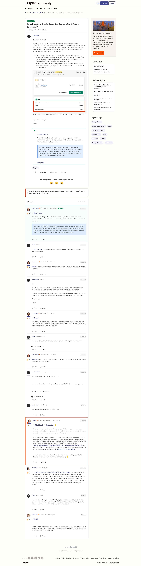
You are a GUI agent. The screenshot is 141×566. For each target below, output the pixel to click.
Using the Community (100, 69)
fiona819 (34, 467)
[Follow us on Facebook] (29, 558)
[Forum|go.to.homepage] (38, 3)
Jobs (87, 558)
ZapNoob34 (36, 35)
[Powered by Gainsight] (70, 547)
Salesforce (109, 143)
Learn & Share (39, 8)
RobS (33, 495)
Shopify (35, 168)
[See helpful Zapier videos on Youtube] (42, 558)
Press (82, 558)
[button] (104, 3)
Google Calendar (97, 143)
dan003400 (35, 372)
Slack (105, 134)
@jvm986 (35, 359)
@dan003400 (39, 425)
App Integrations (113, 558)
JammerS (34, 514)
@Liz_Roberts (38, 249)
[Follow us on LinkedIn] (32, 558)
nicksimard (35, 313)
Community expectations (102, 72)
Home (26, 13)
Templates (103, 558)
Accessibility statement (76, 551)
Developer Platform (72, 558)
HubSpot (95, 138)
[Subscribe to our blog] (35, 558)
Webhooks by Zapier (98, 126)
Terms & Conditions (64, 551)
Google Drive (96, 134)
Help (63, 558)
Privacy (116, 562)
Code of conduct (99, 66)
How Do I (40, 13)
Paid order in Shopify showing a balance (103, 91)
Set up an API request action (66, 449)
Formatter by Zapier (98, 130)
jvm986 (34, 336)
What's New (51, 8)
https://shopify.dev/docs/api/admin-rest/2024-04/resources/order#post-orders (57, 445)
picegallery (35, 405)
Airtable (102, 138)
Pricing (57, 558)
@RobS (36, 519)
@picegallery (50, 425)
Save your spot (98, 53)
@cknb (34, 266)
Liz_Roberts (35, 208)
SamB (34, 420)
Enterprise (94, 558)
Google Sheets (96, 122)
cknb (33, 245)
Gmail (109, 126)
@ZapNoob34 (43, 134)
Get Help (28, 8)
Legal (111, 562)
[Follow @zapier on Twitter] (39, 558)
